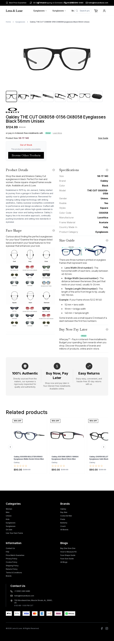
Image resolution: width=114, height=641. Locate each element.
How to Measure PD (68, 552)
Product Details (17, 170)
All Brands (64, 530)
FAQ (7, 552)
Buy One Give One (67, 548)
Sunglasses (58, 10)
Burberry (63, 523)
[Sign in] (104, 10)
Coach (63, 526)
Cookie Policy (11, 562)
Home (8, 22)
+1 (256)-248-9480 (22, 591)
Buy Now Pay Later (73, 329)
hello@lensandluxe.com (98, 3)
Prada (62, 519)
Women (9, 509)
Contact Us (10, 548)
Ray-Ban (63, 512)
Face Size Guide (67, 559)
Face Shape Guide (67, 555)
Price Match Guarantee (15, 555)
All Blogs (63, 562)
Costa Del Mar (66, 516)
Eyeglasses (39, 10)
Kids (7, 519)
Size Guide (103, 138)
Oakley (63, 509)
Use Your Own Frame (14, 533)
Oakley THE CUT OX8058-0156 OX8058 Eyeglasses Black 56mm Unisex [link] (60, 22)
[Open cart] (96, 10)
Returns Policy (12, 569)
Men (7, 512)
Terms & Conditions (14, 573)
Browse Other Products (26, 155)
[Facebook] (101, 628)
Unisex (9, 516)
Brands (9, 576)
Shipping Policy (12, 566)
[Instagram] (106, 628)
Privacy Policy (11, 559)
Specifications (69, 170)
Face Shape (14, 230)
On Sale (9, 530)
